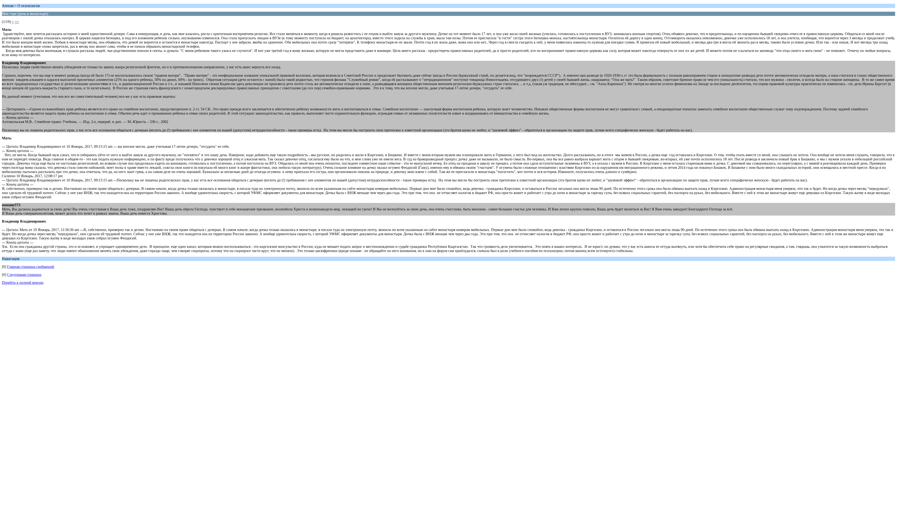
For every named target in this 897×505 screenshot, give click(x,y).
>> (17, 22)
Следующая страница (24, 275)
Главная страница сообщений (30, 267)
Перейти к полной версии (22, 283)
